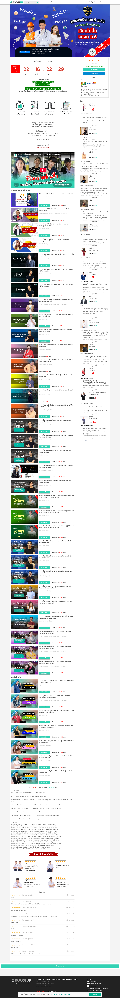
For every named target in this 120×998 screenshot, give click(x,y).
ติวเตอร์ (74, 2)
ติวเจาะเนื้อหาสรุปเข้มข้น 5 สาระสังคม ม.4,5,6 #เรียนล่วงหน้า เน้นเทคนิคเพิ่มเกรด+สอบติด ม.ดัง (55, 587)
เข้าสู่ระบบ (96, 2)
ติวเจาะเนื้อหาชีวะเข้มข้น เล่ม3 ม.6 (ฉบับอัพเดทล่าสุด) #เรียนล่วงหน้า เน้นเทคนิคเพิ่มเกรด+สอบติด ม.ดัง (56, 526)
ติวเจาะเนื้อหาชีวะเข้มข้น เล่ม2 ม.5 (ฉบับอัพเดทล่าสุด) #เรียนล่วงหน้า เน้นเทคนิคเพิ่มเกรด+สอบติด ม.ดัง (56, 511)
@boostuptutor (93, 982)
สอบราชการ (69, 2)
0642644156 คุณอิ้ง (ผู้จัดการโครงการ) (98, 988)
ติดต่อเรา (76, 979)
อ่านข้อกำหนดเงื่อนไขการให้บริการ (60, 994)
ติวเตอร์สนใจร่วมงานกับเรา (95, 991)
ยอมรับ (95, 994)
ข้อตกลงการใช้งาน (52, 991)
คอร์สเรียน (38, 979)
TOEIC (63, 2)
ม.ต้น (60, 2)
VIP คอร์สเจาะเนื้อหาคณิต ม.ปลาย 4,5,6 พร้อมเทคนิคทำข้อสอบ (56, 194)
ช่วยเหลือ (108, 2)
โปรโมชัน (52, 2)
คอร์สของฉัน (88, 2)
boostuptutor (92, 986)
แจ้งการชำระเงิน (80, 2)
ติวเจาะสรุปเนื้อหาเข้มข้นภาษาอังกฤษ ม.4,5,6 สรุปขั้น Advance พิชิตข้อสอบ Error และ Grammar (56, 617)
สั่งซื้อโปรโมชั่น (94, 70)
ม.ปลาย (56, 2)
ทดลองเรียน (94, 73)
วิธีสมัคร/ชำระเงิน (67, 979)
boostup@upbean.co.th (95, 984)
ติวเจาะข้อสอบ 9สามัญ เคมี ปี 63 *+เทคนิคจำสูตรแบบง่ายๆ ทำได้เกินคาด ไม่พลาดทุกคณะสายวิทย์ (56, 696)
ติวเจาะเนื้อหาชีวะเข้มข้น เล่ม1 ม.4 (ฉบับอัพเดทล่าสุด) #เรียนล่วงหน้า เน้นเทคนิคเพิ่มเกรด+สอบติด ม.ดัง (56, 496)
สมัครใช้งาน (102, 2)
